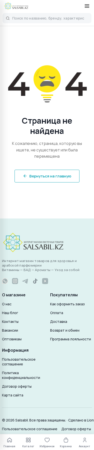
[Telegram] (25, 281)
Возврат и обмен (64, 330)
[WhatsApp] (5, 281)
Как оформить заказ (67, 304)
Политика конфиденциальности (21, 375)
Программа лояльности (70, 339)
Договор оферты (17, 386)
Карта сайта (12, 395)
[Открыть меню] (86, 6)
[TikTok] (35, 281)
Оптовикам (12, 339)
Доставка (58, 321)
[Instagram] (15, 281)
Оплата (56, 312)
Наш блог (10, 312)
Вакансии (10, 330)
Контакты (10, 321)
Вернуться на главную (50, 176)
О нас (7, 304)
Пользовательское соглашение (19, 361)
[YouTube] (45, 281)
